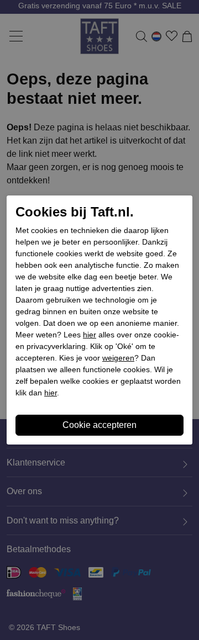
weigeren (118, 357)
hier (89, 334)
